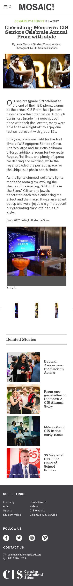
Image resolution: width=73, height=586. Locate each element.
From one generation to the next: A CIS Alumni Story (55, 399)
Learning (8, 502)
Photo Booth (38, 502)
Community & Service (43, 514)
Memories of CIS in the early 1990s (54, 430)
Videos (34, 506)
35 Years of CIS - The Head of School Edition (53, 462)
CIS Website (37, 510)
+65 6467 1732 (16, 558)
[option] (36, 251)
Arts (6, 506)
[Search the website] (10, 6)
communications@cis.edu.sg (24, 554)
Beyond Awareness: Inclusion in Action (54, 367)
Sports (7, 510)
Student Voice (12, 514)
